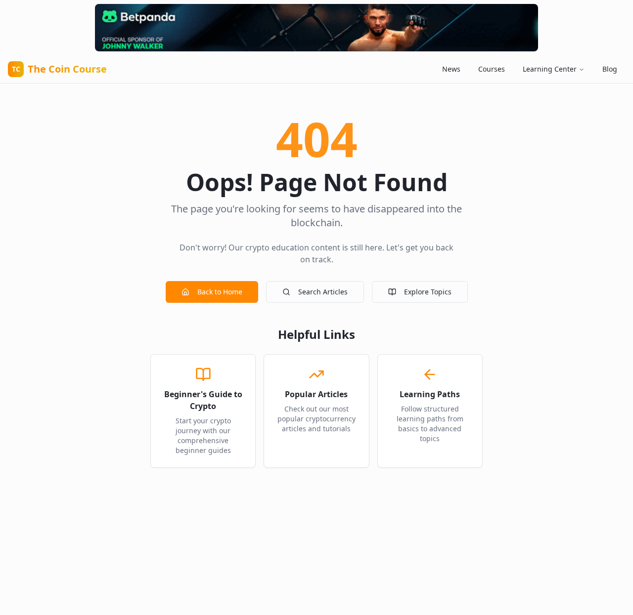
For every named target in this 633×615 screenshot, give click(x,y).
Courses (491, 69)
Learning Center (550, 69)
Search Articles (323, 291)
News (451, 69)
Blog (609, 69)
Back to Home (219, 291)
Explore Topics (428, 291)
